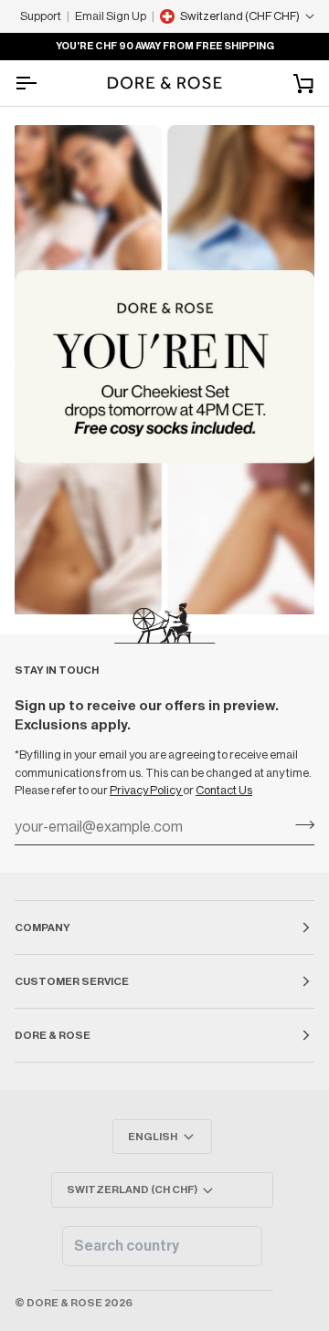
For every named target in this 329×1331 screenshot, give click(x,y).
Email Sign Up (110, 16)
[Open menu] (42, 83)
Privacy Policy (146, 790)
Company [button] (42, 927)
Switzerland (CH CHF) (132, 1189)
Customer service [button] (72, 981)
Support (40, 16)
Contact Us (224, 790)
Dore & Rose (64, 1302)
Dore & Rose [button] (52, 1035)
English (152, 1136)
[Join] (299, 825)
